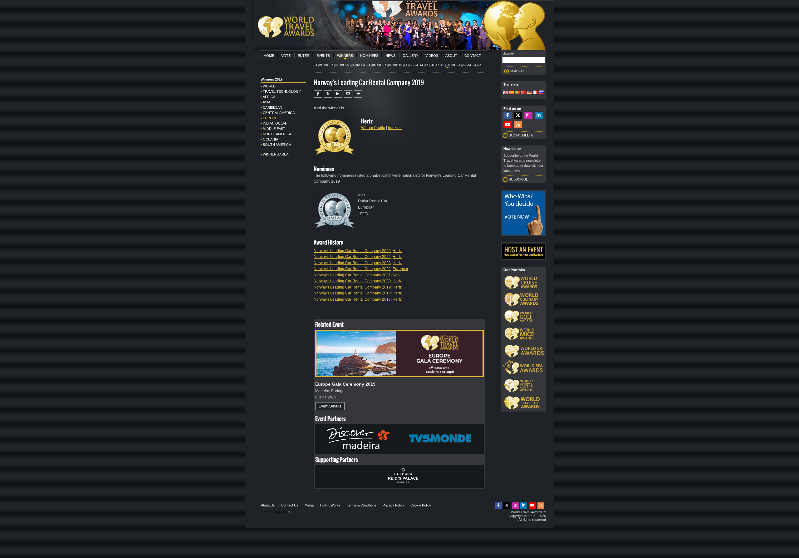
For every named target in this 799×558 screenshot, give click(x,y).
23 (469, 65)
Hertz (397, 251)
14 (421, 65)
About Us (268, 505)
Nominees (369, 55)
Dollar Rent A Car (372, 201)
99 (342, 65)
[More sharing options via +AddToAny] (358, 94)
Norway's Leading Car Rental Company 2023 (352, 263)
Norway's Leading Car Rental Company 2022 (352, 269)
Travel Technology (282, 91)
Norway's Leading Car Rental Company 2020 (352, 281)
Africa (269, 97)
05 (374, 65)
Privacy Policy (393, 505)
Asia (266, 102)
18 (442, 65)
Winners (345, 55)
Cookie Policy (420, 505)
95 (321, 65)
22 (464, 65)
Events (323, 55)
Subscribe (518, 179)
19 (448, 65)
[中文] (523, 93)
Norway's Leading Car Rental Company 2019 (352, 287)
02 (358, 65)
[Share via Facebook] (318, 94)
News (390, 55)
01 (353, 65)
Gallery (410, 55)
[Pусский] (541, 93)
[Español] (511, 93)
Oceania (270, 139)
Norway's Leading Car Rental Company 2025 (352, 251)
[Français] (535, 93)
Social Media (521, 135)
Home (269, 55)
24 (474, 65)
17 (437, 65)
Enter (303, 55)
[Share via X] (328, 94)
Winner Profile (373, 128)
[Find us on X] (518, 115)
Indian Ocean (275, 123)
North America (277, 134)
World (269, 86)
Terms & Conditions (361, 505)
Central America (279, 113)
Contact (472, 55)
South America (277, 144)
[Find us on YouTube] (507, 124)
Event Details (330, 406)
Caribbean (272, 107)
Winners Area (275, 154)
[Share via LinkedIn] (338, 94)
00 (347, 65)
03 (363, 65)
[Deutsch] (529, 93)
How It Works (330, 505)
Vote (286, 55)
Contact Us (289, 505)
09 (395, 65)
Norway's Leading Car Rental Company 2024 (352, 256)
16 (432, 65)
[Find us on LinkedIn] (539, 115)
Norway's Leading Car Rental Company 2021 (352, 275)
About (451, 55)
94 (315, 65)
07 (384, 65)
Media (309, 505)
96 (326, 65)
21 (458, 65)
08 (390, 65)
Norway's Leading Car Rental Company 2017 (352, 299)
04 (368, 65)
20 (453, 65)
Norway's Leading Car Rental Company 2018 (352, 293)
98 (337, 65)
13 (416, 65)
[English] (505, 93)
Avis (361, 195)
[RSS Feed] (518, 124)
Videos (431, 55)
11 (405, 65)
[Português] (517, 93)
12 (411, 65)
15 (427, 65)
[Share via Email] (348, 94)
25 (480, 65)
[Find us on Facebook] (507, 115)
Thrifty (363, 213)
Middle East (274, 129)
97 (331, 65)
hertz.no (395, 128)
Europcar (366, 207)
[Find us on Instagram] (528, 115)
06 (379, 65)
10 (400, 65)
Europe (270, 118)
